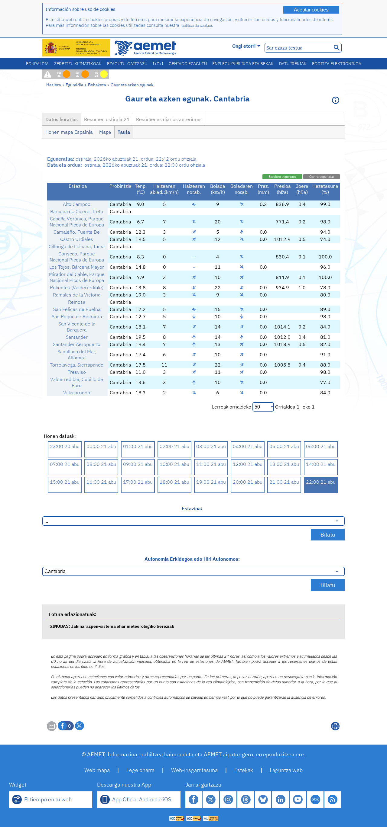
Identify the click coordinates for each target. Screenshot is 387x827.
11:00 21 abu (211, 464)
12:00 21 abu (247, 464)
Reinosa (76, 302)
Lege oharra (140, 770)
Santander (77, 337)
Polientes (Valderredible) (76, 287)
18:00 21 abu (174, 482)
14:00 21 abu (321, 464)
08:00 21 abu (101, 464)
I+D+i (158, 63)
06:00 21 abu (321, 446)
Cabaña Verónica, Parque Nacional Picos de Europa (77, 222)
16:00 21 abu (101, 482)
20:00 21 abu (247, 482)
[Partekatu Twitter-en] (79, 725)
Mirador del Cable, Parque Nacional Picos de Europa (77, 277)
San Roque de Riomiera (77, 316)
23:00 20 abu (65, 446)
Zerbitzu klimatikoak (78, 63)
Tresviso (77, 372)
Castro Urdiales (76, 239)
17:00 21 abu (138, 482)
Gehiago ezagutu (188, 63)
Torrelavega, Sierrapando (76, 365)
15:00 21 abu (65, 482)
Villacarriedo (76, 392)
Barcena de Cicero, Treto (76, 211)
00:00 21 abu (101, 446)
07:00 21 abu (65, 464)
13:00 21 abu (284, 464)
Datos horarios (61, 119)
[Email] (52, 729)
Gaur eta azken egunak (132, 85)
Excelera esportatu (282, 177)
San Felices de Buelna (76, 309)
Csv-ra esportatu (321, 177)
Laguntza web (286, 770)
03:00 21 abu (211, 446)
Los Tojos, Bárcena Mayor (76, 267)
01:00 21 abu (138, 446)
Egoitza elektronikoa (336, 63)
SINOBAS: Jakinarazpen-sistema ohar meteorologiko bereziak (112, 626)
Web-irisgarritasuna (194, 770)
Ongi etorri (243, 46)
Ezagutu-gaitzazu (127, 63)
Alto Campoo (76, 204)
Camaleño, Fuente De (77, 232)
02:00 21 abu (174, 446)
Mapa (105, 132)
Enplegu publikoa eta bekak (243, 63)
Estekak (243, 770)
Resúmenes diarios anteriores (169, 119)
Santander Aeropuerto (76, 344)
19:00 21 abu (211, 482)
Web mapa (97, 770)
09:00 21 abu (138, 464)
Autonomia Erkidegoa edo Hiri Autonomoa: (192, 559)
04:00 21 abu (247, 446)
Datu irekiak (293, 63)
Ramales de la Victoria (76, 295)
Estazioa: (192, 508)
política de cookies (197, 25)
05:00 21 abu (284, 446)
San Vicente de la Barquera (76, 327)
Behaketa (97, 85)
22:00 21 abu (321, 482)
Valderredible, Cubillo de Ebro (76, 382)
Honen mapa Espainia (69, 132)
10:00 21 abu (174, 464)
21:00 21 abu (284, 482)
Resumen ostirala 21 (107, 119)
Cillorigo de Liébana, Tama (77, 246)
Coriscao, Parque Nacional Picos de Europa (77, 257)
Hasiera (53, 85)
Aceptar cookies (311, 9)
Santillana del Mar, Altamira (76, 354)
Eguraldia (37, 63)
